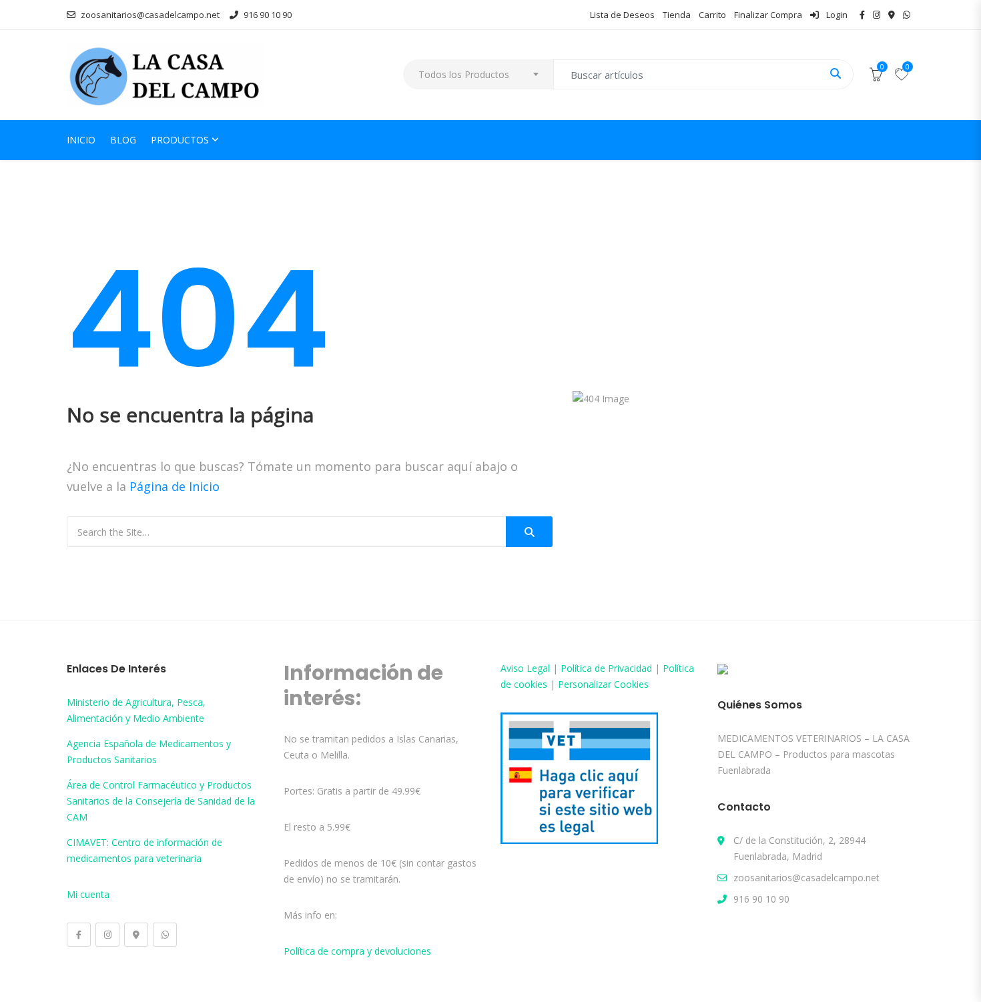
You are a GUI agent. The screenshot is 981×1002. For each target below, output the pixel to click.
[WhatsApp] (165, 935)
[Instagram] (107, 935)
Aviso (514, 668)
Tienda (677, 15)
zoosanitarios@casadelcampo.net (150, 15)
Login (836, 15)
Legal (538, 668)
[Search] (529, 531)
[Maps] (136, 935)
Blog (123, 139)
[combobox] (478, 74)
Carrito (712, 15)
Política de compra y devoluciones (357, 951)
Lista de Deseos (622, 15)
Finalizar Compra (768, 15)
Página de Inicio (174, 486)
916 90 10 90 (268, 15)
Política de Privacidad (606, 668)
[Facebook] (79, 935)
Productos (180, 139)
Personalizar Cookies (603, 684)
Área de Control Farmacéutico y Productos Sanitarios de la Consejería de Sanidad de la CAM (161, 801)
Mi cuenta (88, 894)
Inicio (81, 139)
